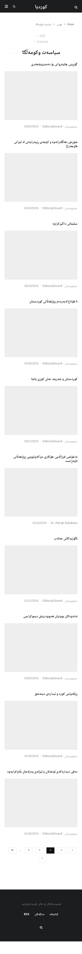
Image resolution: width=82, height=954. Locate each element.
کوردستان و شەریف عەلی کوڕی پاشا (54, 379)
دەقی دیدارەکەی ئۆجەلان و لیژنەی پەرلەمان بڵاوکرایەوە (42, 772)
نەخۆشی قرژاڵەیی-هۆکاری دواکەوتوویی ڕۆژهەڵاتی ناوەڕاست (45, 459)
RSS (26, 914)
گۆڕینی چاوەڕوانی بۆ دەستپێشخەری (54, 64)
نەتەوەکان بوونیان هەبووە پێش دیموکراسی (50, 616)
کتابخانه (54, 914)
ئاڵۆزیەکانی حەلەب (65, 539)
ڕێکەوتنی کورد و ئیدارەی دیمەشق (56, 694)
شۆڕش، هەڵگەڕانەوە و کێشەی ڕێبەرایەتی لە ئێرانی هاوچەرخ (45, 144)
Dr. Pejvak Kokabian (64, 523)
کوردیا (41, 7)
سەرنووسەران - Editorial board (59, 126)
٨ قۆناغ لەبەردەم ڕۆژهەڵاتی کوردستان (53, 302)
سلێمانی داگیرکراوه (65, 224)
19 (12, 850)
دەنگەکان (39, 914)
